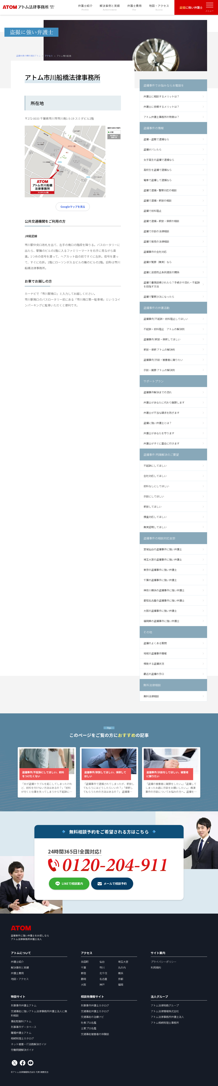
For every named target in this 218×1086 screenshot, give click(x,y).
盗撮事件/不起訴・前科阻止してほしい (166, 319)
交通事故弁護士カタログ (95, 1011)
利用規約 (156, 967)
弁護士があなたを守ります (159, 433)
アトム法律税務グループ (165, 1005)
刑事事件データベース (23, 1027)
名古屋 (103, 979)
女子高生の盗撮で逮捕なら (159, 159)
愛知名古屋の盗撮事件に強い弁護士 (164, 600)
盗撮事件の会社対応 (155, 251)
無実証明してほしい (155, 527)
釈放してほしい (152, 506)
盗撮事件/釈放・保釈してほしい (162, 339)
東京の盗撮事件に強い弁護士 (160, 570)
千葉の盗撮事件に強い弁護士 (160, 580)
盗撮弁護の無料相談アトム (28, 55)
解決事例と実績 (110, 7)
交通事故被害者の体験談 (95, 1034)
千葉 (83, 967)
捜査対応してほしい (155, 517)
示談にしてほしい (154, 496)
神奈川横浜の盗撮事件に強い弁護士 (164, 590)
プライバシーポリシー (163, 961)
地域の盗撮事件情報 (155, 653)
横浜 (120, 973)
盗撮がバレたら (152, 149)
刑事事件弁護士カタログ (95, 1005)
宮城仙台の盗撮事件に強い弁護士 (163, 549)
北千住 (103, 973)
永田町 (85, 961)
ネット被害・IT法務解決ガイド (28, 1044)
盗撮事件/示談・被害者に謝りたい (163, 360)
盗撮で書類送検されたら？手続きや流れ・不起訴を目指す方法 (172, 284)
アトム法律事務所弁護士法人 (167, 1017)
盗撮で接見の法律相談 (156, 241)
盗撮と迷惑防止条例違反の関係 (161, 272)
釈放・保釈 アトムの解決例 (159, 349)
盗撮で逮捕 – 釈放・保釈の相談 (161, 221)
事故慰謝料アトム (21, 1021)
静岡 (83, 979)
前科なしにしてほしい (156, 486)
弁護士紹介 (85, 7)
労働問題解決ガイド (22, 1050)
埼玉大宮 (123, 961)
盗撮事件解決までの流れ (158, 392)
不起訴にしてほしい (155, 465)
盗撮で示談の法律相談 (156, 231)
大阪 (83, 984)
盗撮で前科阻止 (152, 211)
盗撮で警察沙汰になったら (159, 296)
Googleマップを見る (72, 206)
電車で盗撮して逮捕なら (158, 180)
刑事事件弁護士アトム (23, 1005)
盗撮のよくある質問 (155, 643)
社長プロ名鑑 (88, 1022)
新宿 (83, 973)
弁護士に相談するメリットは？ (161, 96)
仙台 (102, 961)
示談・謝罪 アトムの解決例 (159, 370)
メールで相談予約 (115, 883)
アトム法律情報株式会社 (165, 1011)
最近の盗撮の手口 (154, 674)
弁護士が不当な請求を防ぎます (161, 412)
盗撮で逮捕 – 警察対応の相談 (160, 190)
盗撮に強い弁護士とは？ (158, 423)
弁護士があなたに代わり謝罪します (164, 402)
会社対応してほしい (155, 476)
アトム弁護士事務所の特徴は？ (161, 117)
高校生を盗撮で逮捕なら (158, 170)
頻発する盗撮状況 (154, 663)
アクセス (49, 55)
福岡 (120, 984)
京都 (120, 979)
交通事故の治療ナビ (92, 1017)
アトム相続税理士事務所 (165, 1022)
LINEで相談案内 (72, 883)
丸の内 (122, 967)
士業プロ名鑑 (88, 1028)
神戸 (102, 984)
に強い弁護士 (191, 7)
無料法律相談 (151, 696)
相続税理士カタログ (22, 1038)
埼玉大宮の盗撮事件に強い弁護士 (163, 559)
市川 (102, 967)
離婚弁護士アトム (21, 1032)
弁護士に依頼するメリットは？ (161, 106)
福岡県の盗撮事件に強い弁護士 (161, 621)
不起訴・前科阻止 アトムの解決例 (164, 329)
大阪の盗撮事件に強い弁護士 (160, 610)
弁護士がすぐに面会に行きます (161, 443)
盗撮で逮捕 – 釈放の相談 (158, 200)
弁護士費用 (134, 7)
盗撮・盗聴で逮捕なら (156, 139)
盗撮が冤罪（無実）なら (158, 262)
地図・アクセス (159, 7)
